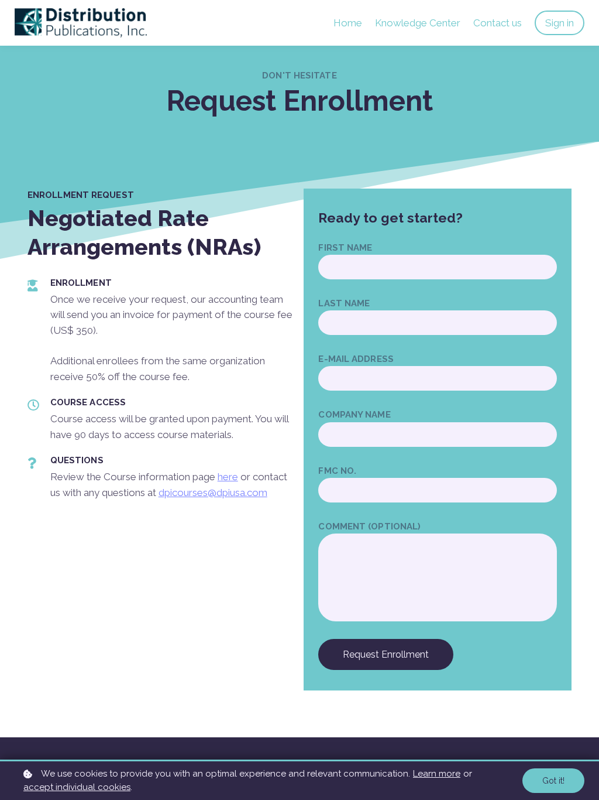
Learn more (436, 773)
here (228, 477)
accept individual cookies (76, 787)
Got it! (553, 780)
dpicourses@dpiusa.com (213, 492)
